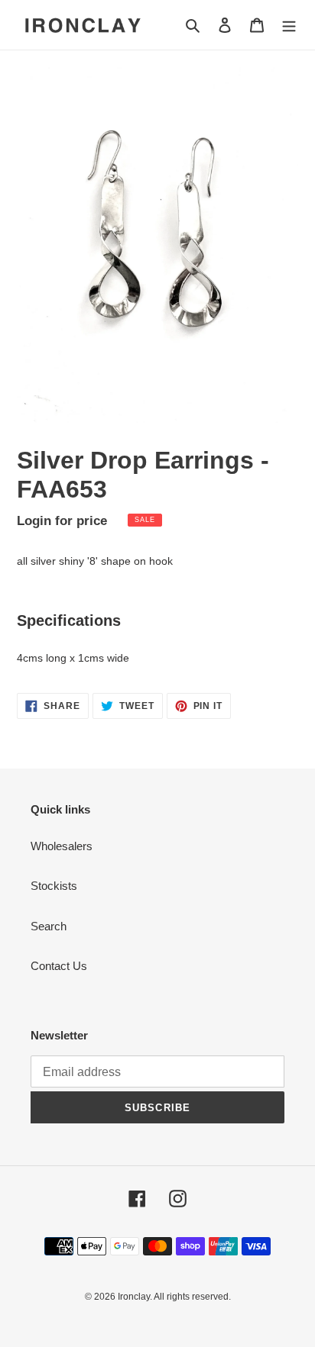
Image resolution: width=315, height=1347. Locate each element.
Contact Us (59, 965)
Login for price (62, 520)
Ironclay (134, 1296)
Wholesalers (62, 845)
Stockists (54, 885)
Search (49, 926)
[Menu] (289, 24)
